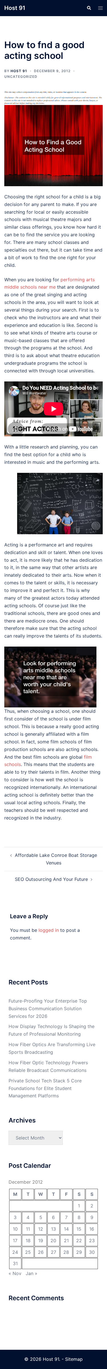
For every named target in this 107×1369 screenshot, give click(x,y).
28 (66, 1252)
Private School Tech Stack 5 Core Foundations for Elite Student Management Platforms (45, 1088)
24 (15, 1252)
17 (15, 1240)
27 (53, 1252)
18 (28, 1240)
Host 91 (14, 8)
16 (91, 1229)
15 (78, 1229)
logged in (49, 930)
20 (53, 1240)
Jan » (31, 1273)
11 (28, 1229)
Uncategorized (20, 76)
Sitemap (74, 1359)
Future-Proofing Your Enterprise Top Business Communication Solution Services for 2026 (48, 1008)
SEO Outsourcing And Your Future (51, 879)
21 (66, 1240)
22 (79, 1240)
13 (53, 1229)
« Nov (15, 1273)
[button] (88, 8)
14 (66, 1229)
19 (40, 1240)
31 (15, 1263)
